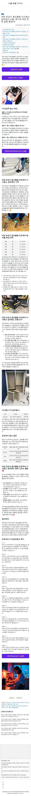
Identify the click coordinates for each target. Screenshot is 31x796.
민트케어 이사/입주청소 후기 (11, 52)
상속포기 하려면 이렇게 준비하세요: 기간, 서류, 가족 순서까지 (15, 777)
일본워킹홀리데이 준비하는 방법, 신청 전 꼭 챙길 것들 (13, 775)
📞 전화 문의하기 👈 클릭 (15, 69)
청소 (2, 14)
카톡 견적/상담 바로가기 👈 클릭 (15, 656)
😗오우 (19, 698)
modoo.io (21, 793)
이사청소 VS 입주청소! (9, 43)
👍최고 (11, 698)
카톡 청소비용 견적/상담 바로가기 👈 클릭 (15, 151)
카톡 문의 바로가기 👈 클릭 (15, 78)
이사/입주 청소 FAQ (8, 29)
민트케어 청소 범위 (8, 45)
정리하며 (5, 50)
